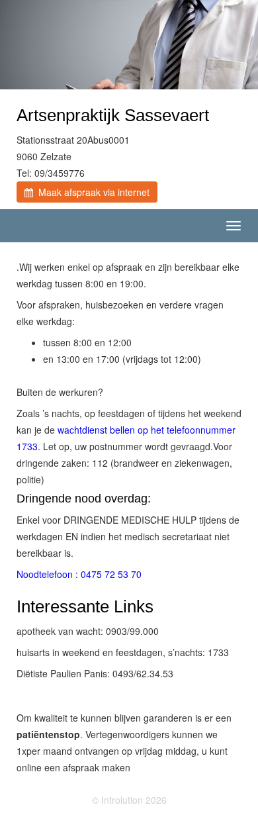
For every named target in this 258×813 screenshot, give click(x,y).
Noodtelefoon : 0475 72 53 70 (79, 574)
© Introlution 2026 (129, 799)
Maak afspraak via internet (91, 192)
